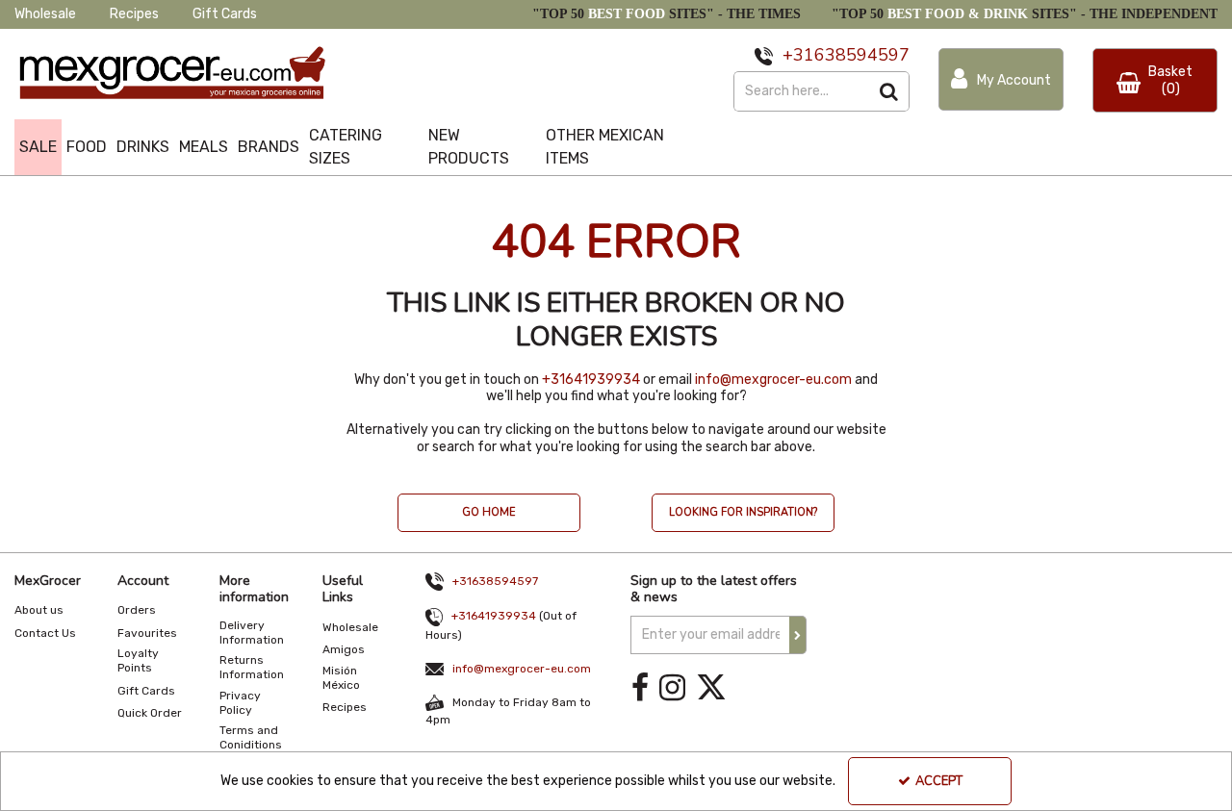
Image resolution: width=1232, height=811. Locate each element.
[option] (489, 522)
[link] (640, 688)
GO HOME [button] (489, 512)
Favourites (147, 633)
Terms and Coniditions (250, 737)
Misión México (341, 678)
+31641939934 (591, 379)
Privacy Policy (240, 703)
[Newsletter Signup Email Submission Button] (798, 635)
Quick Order (149, 713)
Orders (136, 610)
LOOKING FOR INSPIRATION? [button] (743, 512)
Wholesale (45, 14)
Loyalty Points (138, 660)
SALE (38, 147)
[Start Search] (890, 91)
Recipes (134, 14)
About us (39, 610)
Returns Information (251, 667)
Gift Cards (224, 14)
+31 (798, 54)
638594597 (862, 54)
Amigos (343, 649)
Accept (938, 781)
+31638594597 (495, 581)
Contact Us (45, 633)
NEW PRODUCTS (468, 146)
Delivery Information (251, 632)
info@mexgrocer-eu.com (773, 379)
